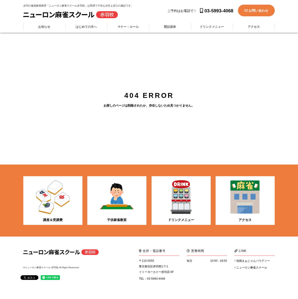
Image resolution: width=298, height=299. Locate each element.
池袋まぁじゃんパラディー (253, 260)
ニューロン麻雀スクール (251, 267)
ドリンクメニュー (212, 26)
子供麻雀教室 (117, 220)
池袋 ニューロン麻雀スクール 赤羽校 (70, 14)
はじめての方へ (86, 26)
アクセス (254, 26)
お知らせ (44, 26)
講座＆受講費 (53, 220)
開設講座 (170, 26)
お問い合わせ (258, 10)
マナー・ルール (128, 26)
